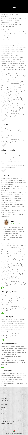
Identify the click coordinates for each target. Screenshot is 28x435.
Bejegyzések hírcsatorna (7, 419)
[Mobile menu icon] (25, 2)
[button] (10, 245)
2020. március (4, 400)
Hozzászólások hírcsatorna (7, 421)
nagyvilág (3, 407)
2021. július (4, 396)
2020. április (4, 398)
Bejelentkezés (4, 417)
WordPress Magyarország (7, 423)
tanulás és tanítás (5, 409)
